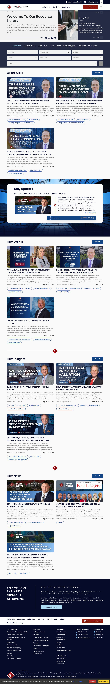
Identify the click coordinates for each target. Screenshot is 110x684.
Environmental (12, 645)
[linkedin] (52, 38)
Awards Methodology (15, 623)
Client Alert (29, 45)
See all (97, 73)
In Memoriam (60, 648)
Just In (60, 522)
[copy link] (55, 38)
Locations (66, 7)
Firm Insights (69, 45)
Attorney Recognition (16, 522)
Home (8, 11)
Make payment (92, 2)
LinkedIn (99, 632)
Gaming (35, 643)
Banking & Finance (39, 632)
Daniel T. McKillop (17, 116)
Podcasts (82, 45)
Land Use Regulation (15, 174)
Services (56, 7)
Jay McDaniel (66, 402)
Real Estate (36, 648)
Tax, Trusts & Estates (14, 659)
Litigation (10, 653)
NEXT (90, 218)
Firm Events (55, 45)
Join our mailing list (75, 2)
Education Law (11, 642)
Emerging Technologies (41, 637)
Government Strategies (41, 646)
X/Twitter (99, 637)
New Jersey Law (35, 170)
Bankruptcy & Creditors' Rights (17, 632)
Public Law (10, 656)
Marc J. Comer (17, 402)
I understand (103, 681)
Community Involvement (60, 638)
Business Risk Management (89, 405)
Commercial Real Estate (15, 635)
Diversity (59, 642)
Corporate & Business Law (67, 405)
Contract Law (34, 456)
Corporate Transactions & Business (16, 638)
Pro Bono (59, 645)
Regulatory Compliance (17, 119)
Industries (31, 619)
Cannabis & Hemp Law (65, 119)
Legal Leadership (63, 292)
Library (62, 619)
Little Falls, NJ (60, 661)
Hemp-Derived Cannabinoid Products (71, 123)
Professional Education (42, 288)
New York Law (33, 119)
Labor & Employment (14, 650)
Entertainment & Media (40, 640)
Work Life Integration (63, 650)
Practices (21, 619)
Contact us (91, 7)
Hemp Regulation (83, 119)
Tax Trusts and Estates (16, 409)
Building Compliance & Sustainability (21, 123)
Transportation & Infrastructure (38, 652)
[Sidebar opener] (101, 7)
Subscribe (92, 45)
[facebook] (46, 38)
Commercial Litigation (34, 522)
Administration (61, 635)
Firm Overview (52, 619)
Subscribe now (51, 607)
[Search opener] (101, 2)
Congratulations (22, 573)
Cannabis (36, 635)
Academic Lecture (15, 292)
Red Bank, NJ (60, 664)
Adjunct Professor (15, 526)
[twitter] (49, 38)
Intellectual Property (65, 409)
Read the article (90, 213)
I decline (92, 681)
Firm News (43, 45)
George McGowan (18, 452)
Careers (41, 619)
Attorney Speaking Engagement (19, 288)
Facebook (99, 635)
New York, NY (60, 658)
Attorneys (46, 7)
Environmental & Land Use (17, 170)
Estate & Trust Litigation (17, 405)
